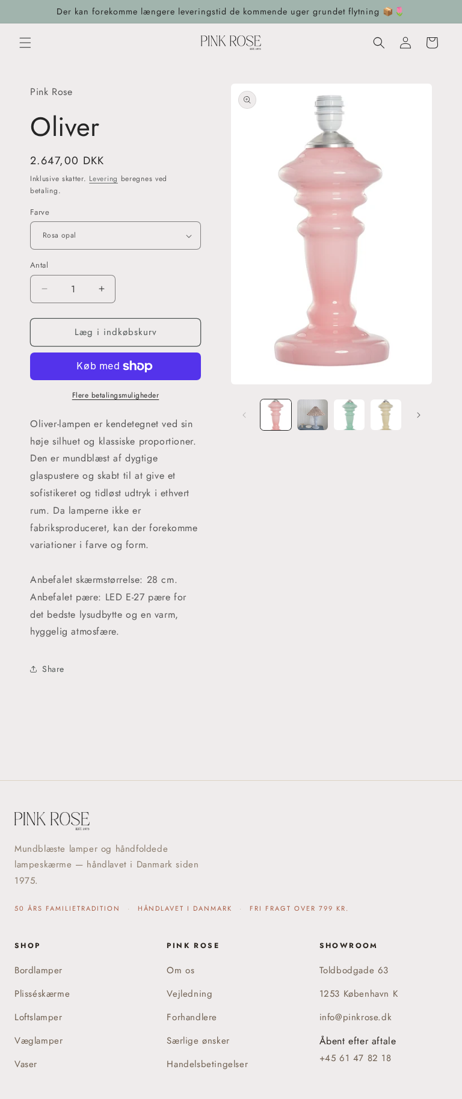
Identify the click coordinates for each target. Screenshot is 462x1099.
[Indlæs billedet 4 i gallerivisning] (386, 414)
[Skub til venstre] (244, 415)
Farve (39, 212)
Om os (180, 970)
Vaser (25, 1064)
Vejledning (189, 993)
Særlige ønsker (198, 1040)
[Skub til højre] (418, 415)
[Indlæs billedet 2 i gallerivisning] (312, 414)
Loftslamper (38, 1017)
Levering (103, 178)
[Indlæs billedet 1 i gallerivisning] (275, 414)
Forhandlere (192, 1017)
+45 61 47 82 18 (355, 1058)
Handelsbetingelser (207, 1064)
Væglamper (38, 1040)
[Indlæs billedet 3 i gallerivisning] (349, 414)
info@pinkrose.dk (355, 1017)
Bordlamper (38, 970)
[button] (25, 42)
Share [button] (53, 669)
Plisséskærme (42, 993)
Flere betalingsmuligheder (115, 395)
